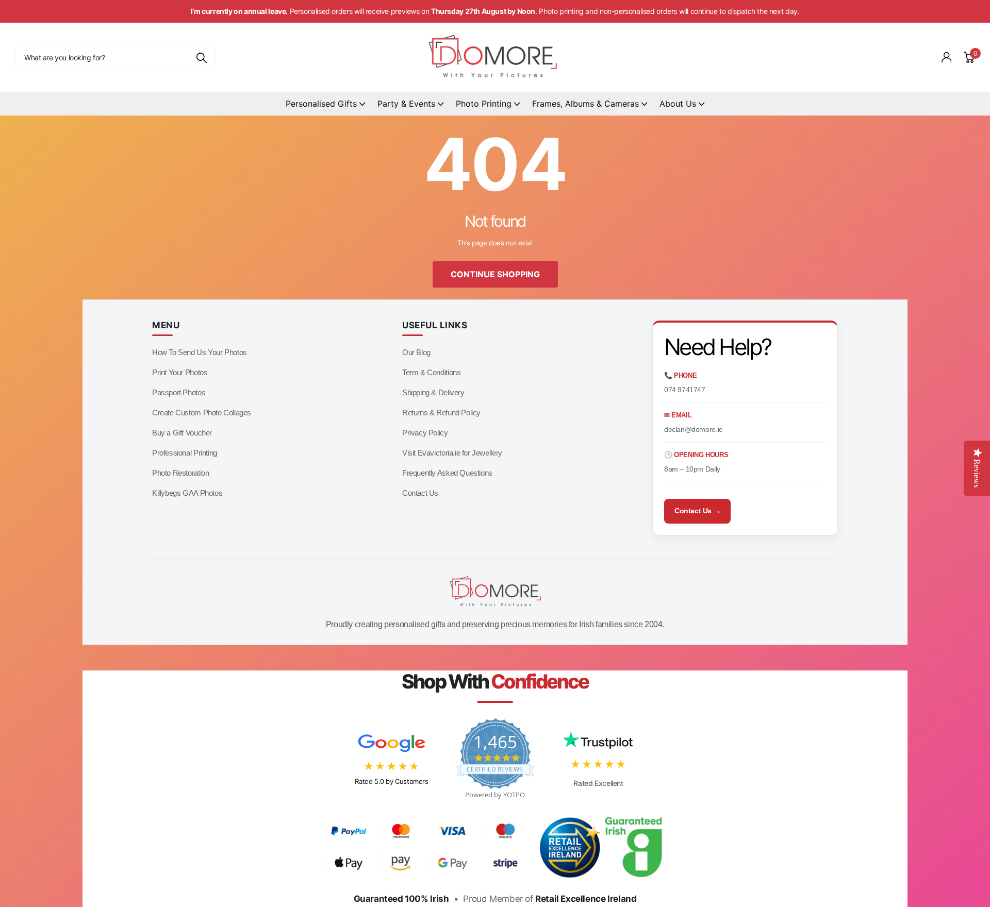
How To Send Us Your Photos (199, 352)
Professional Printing (184, 452)
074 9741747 (684, 389)
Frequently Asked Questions (447, 472)
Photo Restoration (180, 472)
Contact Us (420, 493)
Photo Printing (484, 103)
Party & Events (406, 103)
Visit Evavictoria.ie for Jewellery (452, 452)
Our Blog (416, 352)
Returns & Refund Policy (441, 412)
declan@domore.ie (693, 429)
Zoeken (201, 57)
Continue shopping (495, 274)
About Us (677, 103)
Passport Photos (178, 392)
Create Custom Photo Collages (201, 412)
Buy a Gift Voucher (182, 432)
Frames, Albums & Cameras (585, 103)
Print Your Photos (179, 372)
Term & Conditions (431, 372)
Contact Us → (697, 511)
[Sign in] (947, 57)
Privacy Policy (425, 432)
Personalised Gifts (321, 103)
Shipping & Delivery (433, 392)
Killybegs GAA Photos (187, 493)
